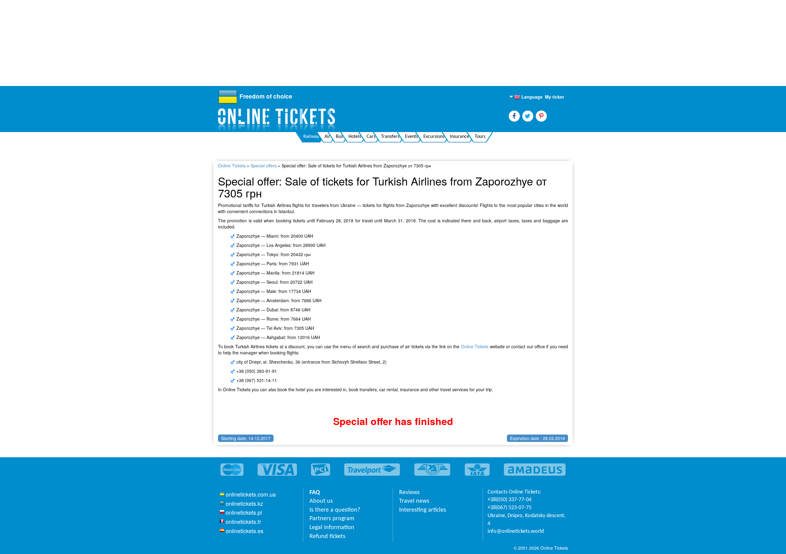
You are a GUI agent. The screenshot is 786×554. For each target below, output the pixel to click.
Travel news (414, 501)
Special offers (264, 165)
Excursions (433, 136)
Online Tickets (232, 165)
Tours (480, 136)
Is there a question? (334, 510)
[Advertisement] (184, 43)
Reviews (409, 493)
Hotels (354, 136)
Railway (311, 136)
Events (411, 136)
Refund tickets (327, 536)
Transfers (390, 136)
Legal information (331, 528)
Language (528, 97)
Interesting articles (422, 510)
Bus (339, 136)
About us (321, 501)
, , (526, 520)
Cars (371, 136)
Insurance (459, 136)
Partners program (331, 519)
